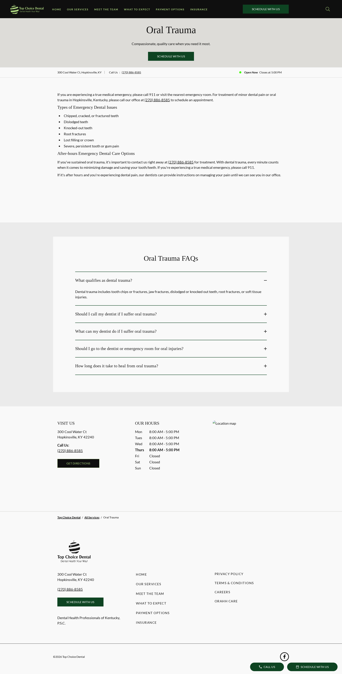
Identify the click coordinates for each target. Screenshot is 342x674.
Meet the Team (106, 9)
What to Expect (137, 9)
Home (56, 9)
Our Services (78, 9)
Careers (222, 592)
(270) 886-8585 (131, 72)
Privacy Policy (229, 574)
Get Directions (78, 463)
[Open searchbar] (328, 9)
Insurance (199, 9)
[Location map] (249, 459)
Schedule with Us (266, 9)
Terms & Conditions (234, 583)
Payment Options (170, 9)
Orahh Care (226, 601)
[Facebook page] (284, 656)
